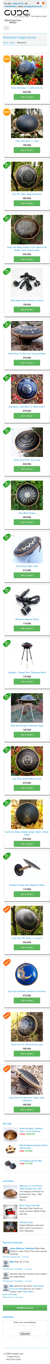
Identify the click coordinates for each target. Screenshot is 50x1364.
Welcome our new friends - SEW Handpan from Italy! (31, 1187)
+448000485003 (10, 6)
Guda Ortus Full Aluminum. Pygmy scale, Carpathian (27, 1099)
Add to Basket (27, 96)
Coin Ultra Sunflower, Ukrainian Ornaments (27, 991)
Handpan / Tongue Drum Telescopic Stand (27, 672)
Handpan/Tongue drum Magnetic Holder (27, 885)
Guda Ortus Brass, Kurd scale (27, 459)
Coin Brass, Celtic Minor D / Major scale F (27, 406)
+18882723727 (18, 3)
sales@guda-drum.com (33, 6)
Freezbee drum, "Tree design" (13, 1269)
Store (12, 42)
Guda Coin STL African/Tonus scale (27, 1044)
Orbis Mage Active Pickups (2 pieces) (27, 300)
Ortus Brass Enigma (27, 513)
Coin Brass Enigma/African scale (27, 778)
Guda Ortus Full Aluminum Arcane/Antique (27, 353)
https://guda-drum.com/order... (18, 1293)
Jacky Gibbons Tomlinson (22, 1248)
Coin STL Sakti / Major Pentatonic (27, 194)
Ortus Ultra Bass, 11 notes (27, 140)
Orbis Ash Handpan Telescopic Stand (27, 725)
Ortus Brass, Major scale (27, 566)
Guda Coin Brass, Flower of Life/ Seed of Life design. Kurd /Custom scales (27, 248)
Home (5, 42)
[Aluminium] (38, 3)
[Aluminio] (43, 3)
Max (12, 1261)
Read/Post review (25, 1307)
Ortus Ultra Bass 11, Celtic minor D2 (27, 87)
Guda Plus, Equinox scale (11, 1257)
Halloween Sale (26, 1222)
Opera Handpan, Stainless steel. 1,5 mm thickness (31, 1130)
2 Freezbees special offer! (30, 1160)
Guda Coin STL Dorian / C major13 (27, 938)
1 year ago (25, 1257)
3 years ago (18, 1297)
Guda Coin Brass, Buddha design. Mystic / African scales (27, 833)
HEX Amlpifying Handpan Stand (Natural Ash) (33, 1146)
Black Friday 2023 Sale (29, 1205)
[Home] (17, 13)
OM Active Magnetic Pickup (27, 619)
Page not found (8, 1297)
